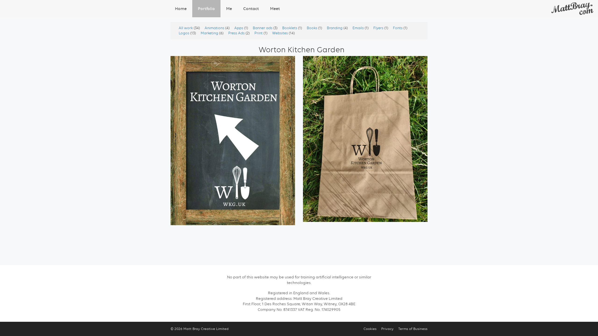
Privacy (387, 329)
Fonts (398, 28)
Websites (280, 33)
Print (258, 33)
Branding (335, 28)
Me (229, 8)
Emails (358, 28)
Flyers (378, 28)
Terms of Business (412, 329)
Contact (251, 8)
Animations (215, 28)
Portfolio (206, 8)
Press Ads (237, 33)
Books (312, 28)
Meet (275, 8)
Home (181, 8)
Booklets (290, 28)
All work (186, 28)
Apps (239, 28)
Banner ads (263, 28)
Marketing (210, 33)
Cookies (370, 329)
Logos (184, 33)
